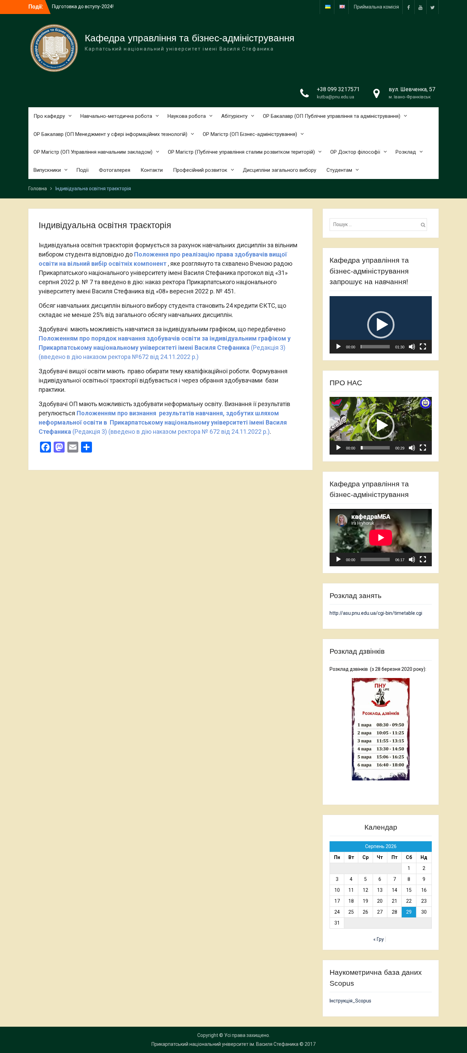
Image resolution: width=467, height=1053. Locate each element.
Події (82, 170)
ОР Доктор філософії (355, 152)
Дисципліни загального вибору (279, 170)
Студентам (339, 170)
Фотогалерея (114, 170)
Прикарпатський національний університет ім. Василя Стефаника (224, 1044)
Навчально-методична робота (116, 116)
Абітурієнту (234, 116)
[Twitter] (432, 7)
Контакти (152, 170)
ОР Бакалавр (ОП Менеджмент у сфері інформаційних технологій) (110, 134)
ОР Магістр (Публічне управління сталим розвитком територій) (241, 152)
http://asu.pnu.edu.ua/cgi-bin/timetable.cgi (376, 613)
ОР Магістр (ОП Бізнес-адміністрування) (250, 134)
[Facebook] (408, 7)
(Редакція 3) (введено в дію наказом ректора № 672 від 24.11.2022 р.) (163, 422)
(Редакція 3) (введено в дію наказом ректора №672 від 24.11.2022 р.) (165, 347)
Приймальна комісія (376, 7)
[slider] (375, 346)
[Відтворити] (338, 346)
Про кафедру (49, 116)
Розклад (406, 152)
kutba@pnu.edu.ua (335, 96)
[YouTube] (420, 7)
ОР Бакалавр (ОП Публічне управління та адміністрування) (331, 116)
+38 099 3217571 (338, 89)
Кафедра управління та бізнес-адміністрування (189, 38)
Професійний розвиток (200, 170)
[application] (381, 325)
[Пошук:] (380, 224)
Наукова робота (187, 116)
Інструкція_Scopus (350, 1000)
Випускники (47, 170)
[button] (381, 324)
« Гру (378, 939)
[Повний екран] (422, 346)
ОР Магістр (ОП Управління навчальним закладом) (93, 152)
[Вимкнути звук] (412, 346)
